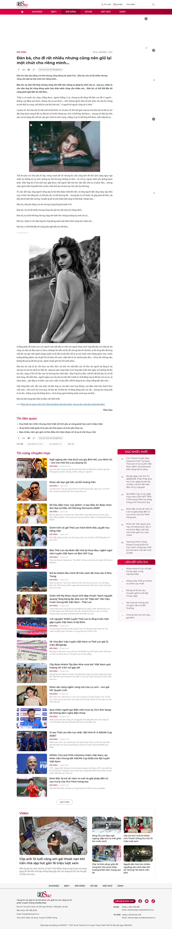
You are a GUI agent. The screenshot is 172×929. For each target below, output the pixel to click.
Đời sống (71, 11)
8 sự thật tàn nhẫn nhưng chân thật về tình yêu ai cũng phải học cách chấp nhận (61, 424)
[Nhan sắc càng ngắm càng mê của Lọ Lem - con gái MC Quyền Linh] (32, 696)
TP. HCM (117, 915)
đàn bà (71, 444)
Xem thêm (64, 802)
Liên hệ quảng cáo (124, 901)
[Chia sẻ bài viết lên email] (29, 70)
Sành (122, 11)
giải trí (137, 593)
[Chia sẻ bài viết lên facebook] (19, 70)
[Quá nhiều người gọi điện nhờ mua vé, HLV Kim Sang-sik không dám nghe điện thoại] (32, 718)
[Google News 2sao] (50, 70)
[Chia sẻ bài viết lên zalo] (24, 70)
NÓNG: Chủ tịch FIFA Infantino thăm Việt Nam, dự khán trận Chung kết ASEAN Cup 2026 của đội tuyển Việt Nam (79, 758)
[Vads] (146, 48)
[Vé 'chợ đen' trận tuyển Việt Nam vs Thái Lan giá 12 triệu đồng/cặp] (32, 650)
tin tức (140, 568)
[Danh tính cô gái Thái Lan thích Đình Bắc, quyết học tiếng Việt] (32, 536)
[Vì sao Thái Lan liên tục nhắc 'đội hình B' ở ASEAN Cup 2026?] (32, 741)
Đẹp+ (54, 11)
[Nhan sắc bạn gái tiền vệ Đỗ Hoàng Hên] (32, 491)
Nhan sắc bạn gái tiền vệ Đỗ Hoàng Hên (72, 482)
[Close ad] (146, 18)
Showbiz (37, 11)
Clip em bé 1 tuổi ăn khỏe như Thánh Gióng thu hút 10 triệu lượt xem (138, 838)
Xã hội (88, 11)
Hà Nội (116, 907)
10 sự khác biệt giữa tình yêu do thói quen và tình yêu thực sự (51, 428)
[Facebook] (140, 901)
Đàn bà (100, 85)
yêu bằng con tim (35, 444)
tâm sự (138, 605)
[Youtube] (147, 901)
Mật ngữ (106, 11)
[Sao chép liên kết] (34, 70)
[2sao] (22, 12)
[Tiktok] (153, 901)
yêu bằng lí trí (55, 444)
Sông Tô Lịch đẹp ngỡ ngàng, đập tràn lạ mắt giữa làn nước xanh (106, 838)
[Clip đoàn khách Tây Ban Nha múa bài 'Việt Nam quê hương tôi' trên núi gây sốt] (32, 673)
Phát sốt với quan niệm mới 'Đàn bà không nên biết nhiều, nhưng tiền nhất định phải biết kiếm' (63, 404)
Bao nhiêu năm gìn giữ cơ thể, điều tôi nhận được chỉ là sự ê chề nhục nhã (57, 432)
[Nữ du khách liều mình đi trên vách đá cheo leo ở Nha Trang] (32, 582)
